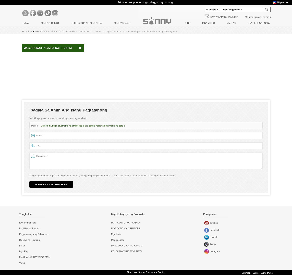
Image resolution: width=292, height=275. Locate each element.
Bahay (26, 23)
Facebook (207, 230)
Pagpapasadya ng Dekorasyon (34, 234)
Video (22, 263)
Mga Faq (23, 251)
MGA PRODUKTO (50, 23)
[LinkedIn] (40, 13)
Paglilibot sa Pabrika (29, 228)
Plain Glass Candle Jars (78, 31)
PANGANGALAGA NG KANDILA (41, 77)
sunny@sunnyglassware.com (224, 17)
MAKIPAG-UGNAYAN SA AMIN (34, 257)
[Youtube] (25, 13)
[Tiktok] (47, 13)
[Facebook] (32, 13)
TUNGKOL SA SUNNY (259, 23)
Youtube (207, 223)
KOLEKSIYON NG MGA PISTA (86, 23)
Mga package (32, 70)
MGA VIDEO (208, 23)
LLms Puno (267, 272)
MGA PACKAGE (122, 23)
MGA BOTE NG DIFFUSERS (40, 84)
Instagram (207, 251)
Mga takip (116, 234)
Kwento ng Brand (27, 222)
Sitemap (246, 272)
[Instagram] (55, 13)
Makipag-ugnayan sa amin (258, 17)
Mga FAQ (231, 23)
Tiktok (207, 244)
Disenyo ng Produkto (29, 240)
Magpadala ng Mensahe (51, 184)
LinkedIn (207, 237)
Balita (187, 23)
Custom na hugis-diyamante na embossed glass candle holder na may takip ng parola (83, 125)
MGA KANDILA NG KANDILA (48, 31)
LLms (256, 272)
